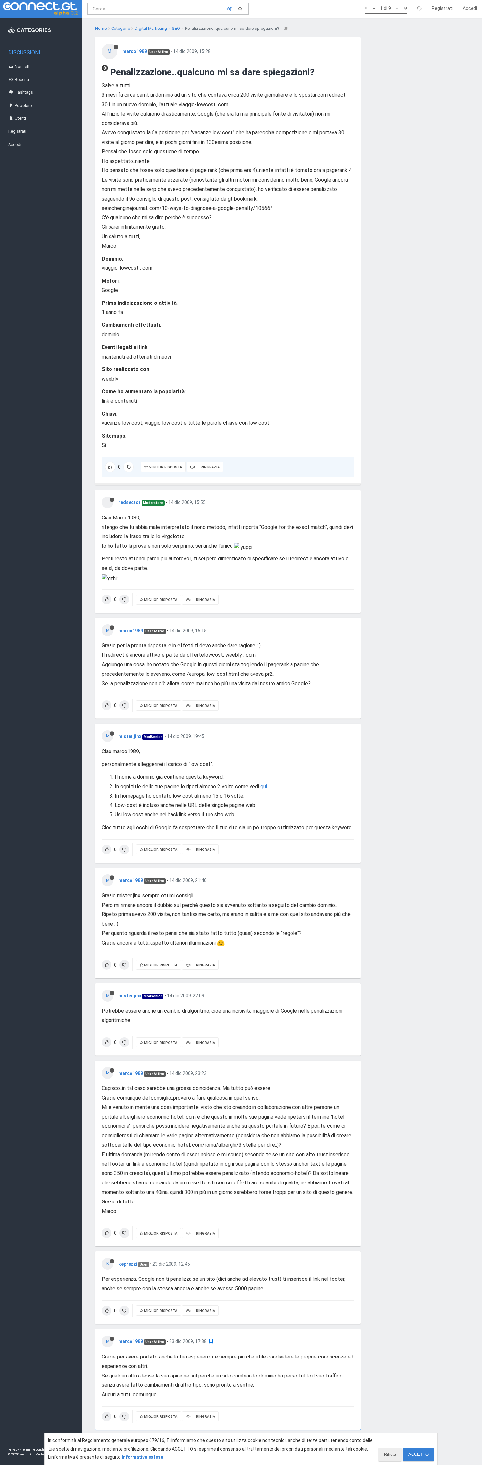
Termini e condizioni (36, 1449)
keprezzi (127, 1264)
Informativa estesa (142, 1457)
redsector (129, 502)
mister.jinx (129, 736)
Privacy (13, 1449)
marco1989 (134, 51)
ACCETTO (418, 1454)
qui (263, 786)
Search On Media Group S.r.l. (41, 1454)
